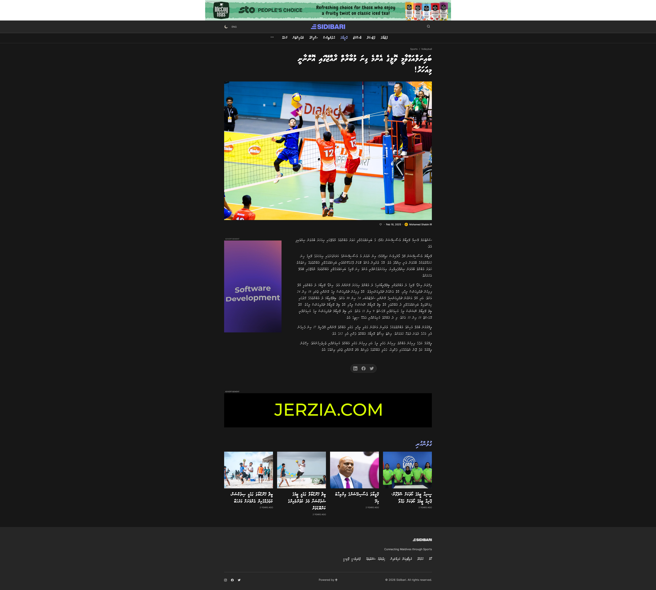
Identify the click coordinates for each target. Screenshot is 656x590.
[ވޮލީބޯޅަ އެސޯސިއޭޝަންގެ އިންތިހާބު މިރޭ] (354, 470)
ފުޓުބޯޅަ (384, 38)
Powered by (326, 579)
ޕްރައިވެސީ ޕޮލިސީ (352, 559)
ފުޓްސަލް (371, 38)
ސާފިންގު (313, 38)
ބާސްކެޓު (357, 38)
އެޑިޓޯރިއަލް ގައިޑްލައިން (401, 559)
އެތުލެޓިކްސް (329, 38)
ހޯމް (430, 559)
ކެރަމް (284, 38)
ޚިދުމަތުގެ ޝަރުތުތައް (375, 559)
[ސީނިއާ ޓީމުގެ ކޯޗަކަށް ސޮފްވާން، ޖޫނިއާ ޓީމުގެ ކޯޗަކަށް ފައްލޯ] (407, 470)
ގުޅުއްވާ (420, 559)
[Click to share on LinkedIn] (355, 368)
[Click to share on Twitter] (372, 368)
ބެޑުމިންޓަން (298, 38)
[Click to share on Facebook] (363, 368)
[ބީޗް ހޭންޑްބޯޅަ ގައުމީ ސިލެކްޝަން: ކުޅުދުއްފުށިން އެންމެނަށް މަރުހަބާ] (248, 470)
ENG (234, 26)
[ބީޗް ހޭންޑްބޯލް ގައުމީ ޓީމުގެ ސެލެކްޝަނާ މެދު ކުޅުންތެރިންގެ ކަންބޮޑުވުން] (301, 470)
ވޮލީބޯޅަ (344, 38)
